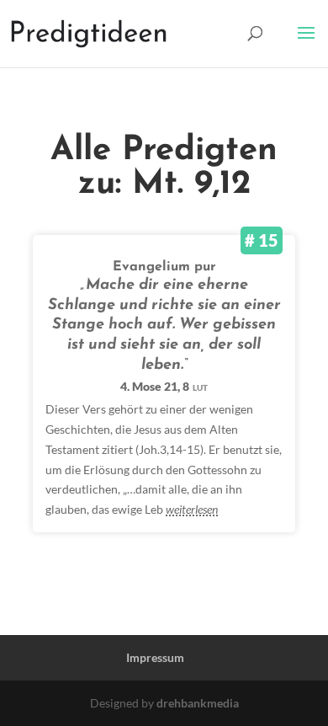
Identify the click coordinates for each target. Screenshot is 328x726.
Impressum (155, 657)
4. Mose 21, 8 (164, 386)
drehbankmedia (197, 703)
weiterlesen (192, 509)
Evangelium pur (164, 267)
